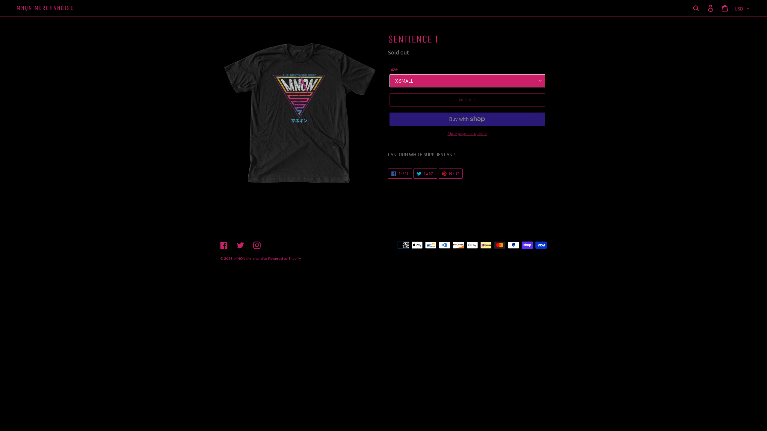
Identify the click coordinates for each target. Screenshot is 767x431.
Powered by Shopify (284, 258)
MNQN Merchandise (45, 7)
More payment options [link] (467, 133)
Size (393, 69)
